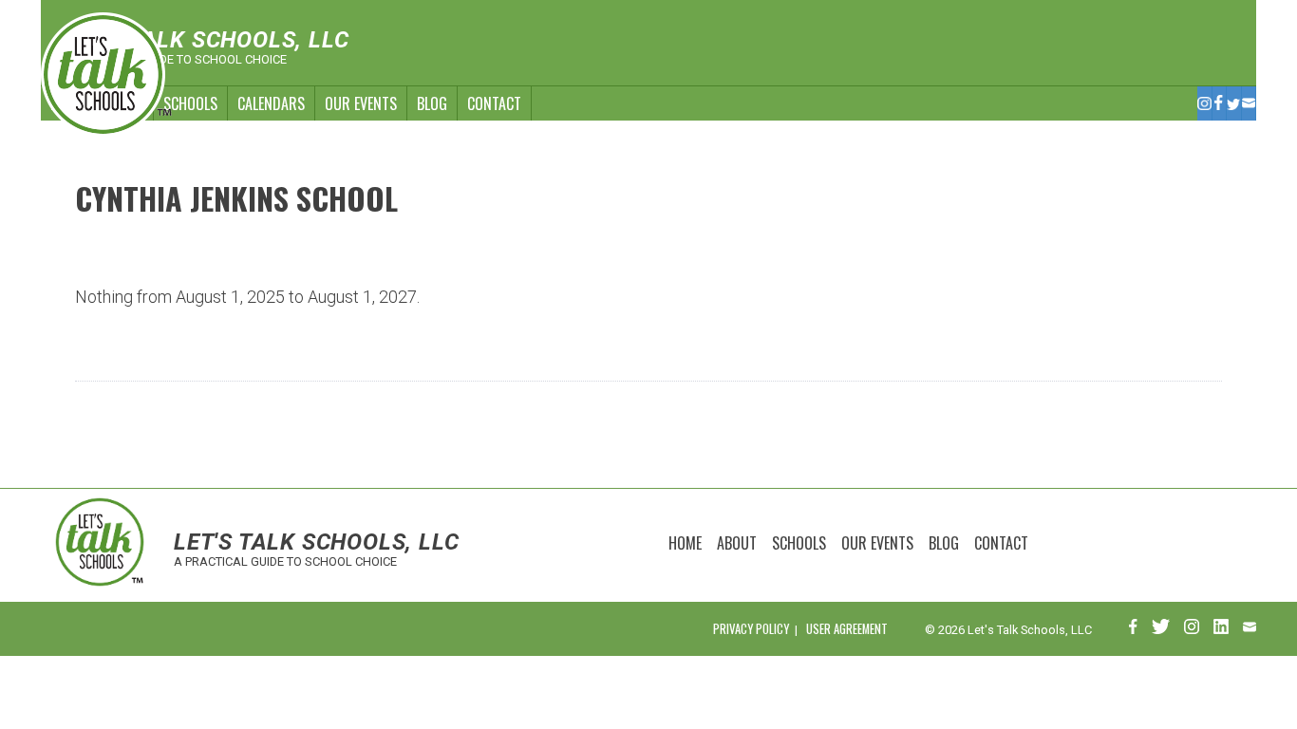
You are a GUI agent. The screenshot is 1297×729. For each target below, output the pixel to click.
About (737, 543)
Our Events (361, 103)
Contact (494, 103)
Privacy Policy (751, 629)
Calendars (271, 103)
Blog (432, 103)
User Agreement (847, 629)
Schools (190, 103)
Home (685, 543)
